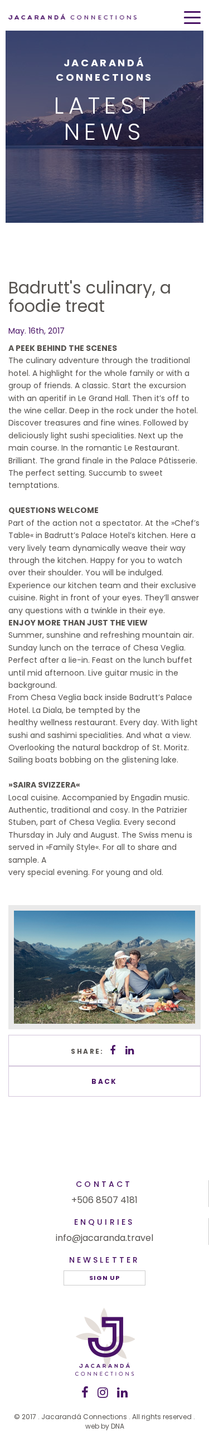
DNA (117, 1426)
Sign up (104, 1277)
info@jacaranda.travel (104, 1237)
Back (104, 1081)
